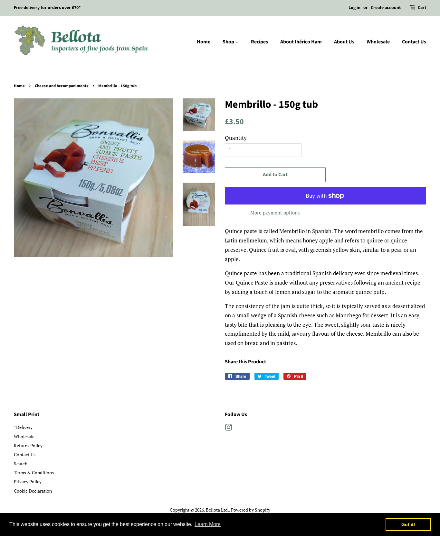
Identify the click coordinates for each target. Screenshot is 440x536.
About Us (344, 41)
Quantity (236, 137)
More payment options (275, 212)
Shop (229, 41)
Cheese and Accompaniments (61, 86)
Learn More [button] (208, 524)
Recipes (259, 41)
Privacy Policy (28, 481)
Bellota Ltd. (217, 510)
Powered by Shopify (250, 510)
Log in (354, 8)
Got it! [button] (408, 524)
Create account (386, 8)
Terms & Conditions (34, 472)
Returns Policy (28, 445)
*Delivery (23, 427)
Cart (422, 8)
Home (203, 41)
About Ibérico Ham (301, 41)
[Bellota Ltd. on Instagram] (228, 428)
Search (20, 463)
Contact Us (414, 41)
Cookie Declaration (33, 491)
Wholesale (378, 41)
